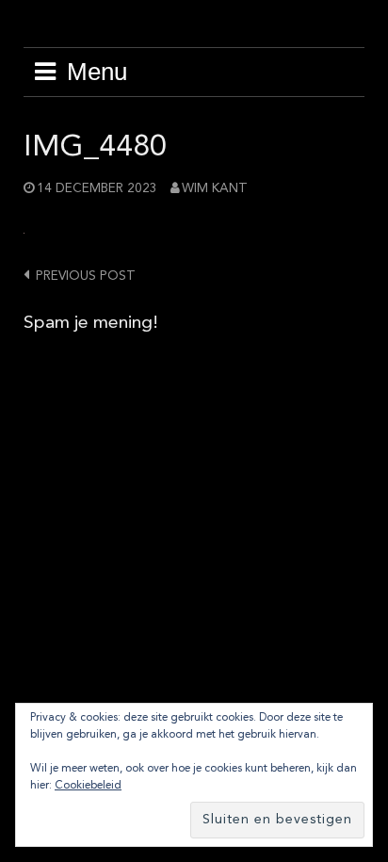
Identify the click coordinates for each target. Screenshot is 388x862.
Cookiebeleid (88, 785)
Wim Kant (215, 189)
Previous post (86, 276)
